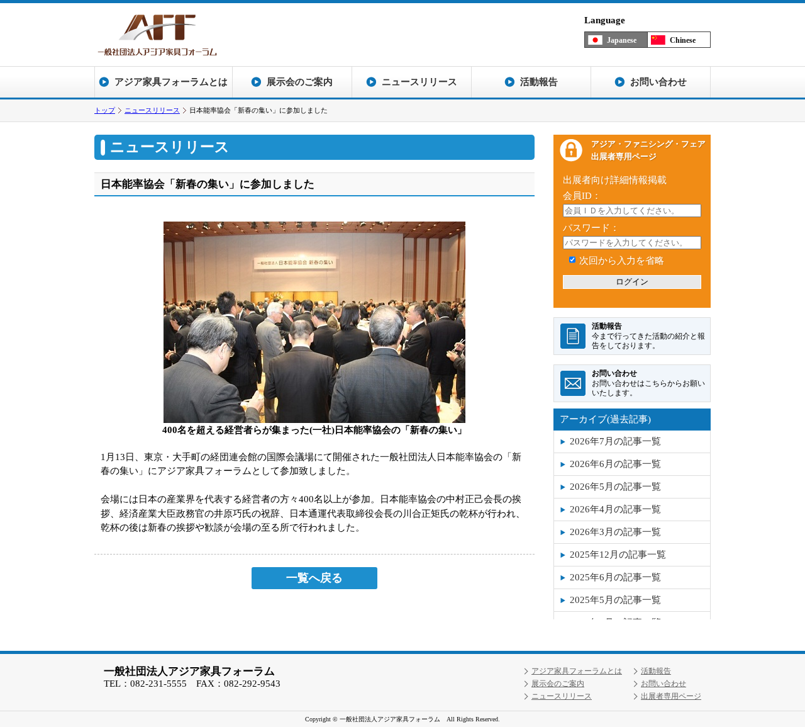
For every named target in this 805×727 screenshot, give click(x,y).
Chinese (683, 40)
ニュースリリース (152, 110)
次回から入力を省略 (621, 261)
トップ (104, 110)
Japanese (621, 40)
